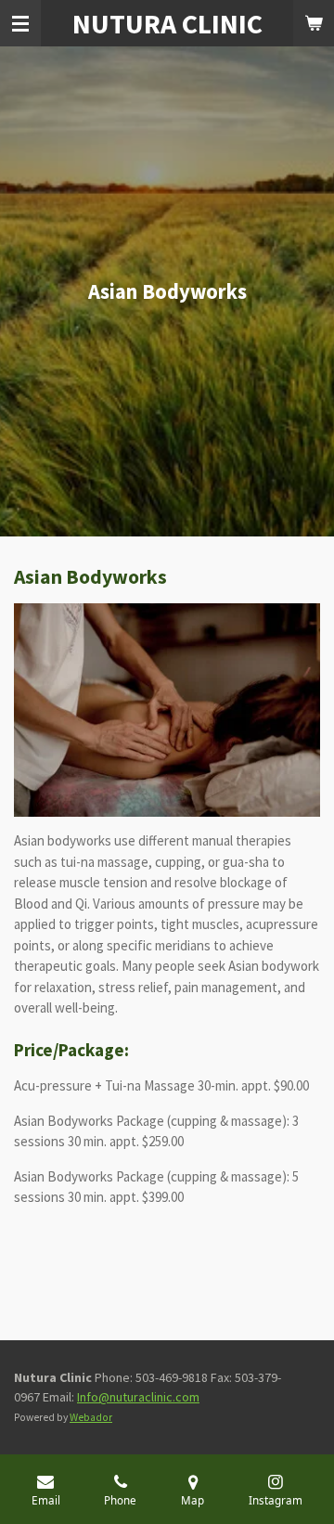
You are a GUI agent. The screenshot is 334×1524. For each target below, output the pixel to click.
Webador (91, 1417)
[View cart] (313, 23)
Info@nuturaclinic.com (138, 1396)
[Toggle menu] (20, 23)
